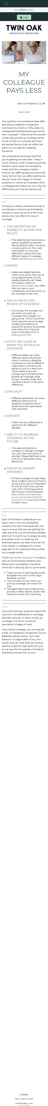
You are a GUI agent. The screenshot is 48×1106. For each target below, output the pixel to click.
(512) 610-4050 (27, 1099)
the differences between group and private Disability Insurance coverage (27, 497)
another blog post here (26, 557)
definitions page (24, 285)
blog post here (23, 335)
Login (25, 17)
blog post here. (35, 259)
